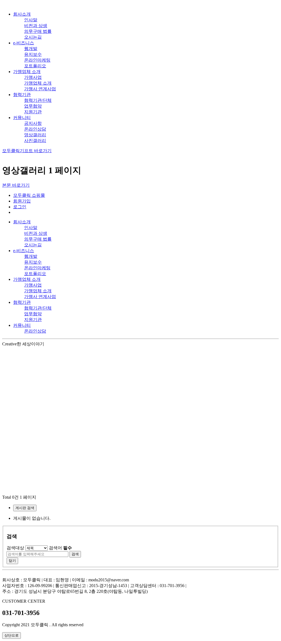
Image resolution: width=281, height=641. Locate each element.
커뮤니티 (22, 117)
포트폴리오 (35, 65)
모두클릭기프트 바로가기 (27, 150)
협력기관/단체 (38, 100)
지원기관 (33, 111)
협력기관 (22, 94)
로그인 (19, 206)
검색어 (60, 547)
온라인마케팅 (37, 60)
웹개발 (30, 48)
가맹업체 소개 (27, 71)
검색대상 (15, 547)
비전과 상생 (35, 25)
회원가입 (22, 201)
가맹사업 (33, 77)
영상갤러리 (35, 134)
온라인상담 (35, 129)
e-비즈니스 (23, 43)
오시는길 (33, 37)
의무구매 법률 (38, 31)
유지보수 (33, 54)
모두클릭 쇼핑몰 (29, 195)
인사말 (30, 20)
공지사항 (33, 123)
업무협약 (33, 106)
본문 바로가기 (16, 185)
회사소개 (22, 14)
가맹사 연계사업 (40, 88)
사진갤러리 (35, 140)
